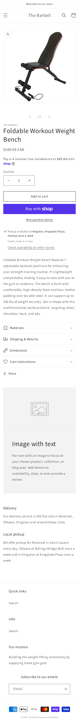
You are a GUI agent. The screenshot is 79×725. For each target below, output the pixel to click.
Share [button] (12, 373)
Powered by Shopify (49, 717)
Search (13, 603)
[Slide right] (49, 117)
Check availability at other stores (31, 247)
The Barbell (33, 717)
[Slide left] (30, 117)
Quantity (8, 172)
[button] (5, 15)
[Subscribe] (65, 689)
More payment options (39, 219)
